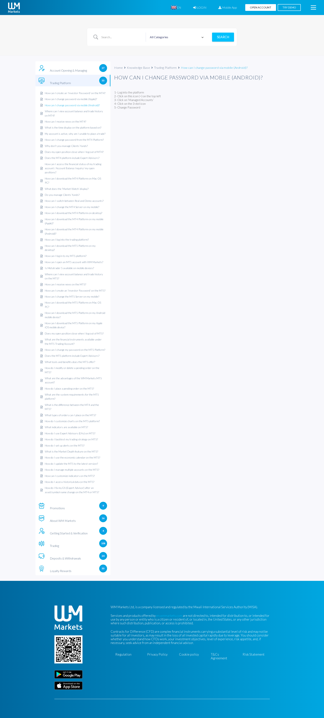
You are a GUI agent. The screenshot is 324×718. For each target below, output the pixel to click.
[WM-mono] (14, 7)
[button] (184, 7)
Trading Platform (165, 67)
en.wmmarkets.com (169, 616)
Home (118, 67)
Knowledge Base (138, 67)
